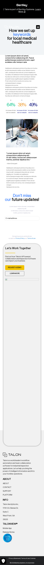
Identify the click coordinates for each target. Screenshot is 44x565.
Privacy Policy (20, 238)
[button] (38, 27)
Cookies (32, 558)
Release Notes (9, 532)
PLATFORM (7, 495)
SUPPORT (7, 491)
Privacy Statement (14, 558)
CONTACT (7, 487)
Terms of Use (25, 558)
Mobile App (7, 528)
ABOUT (6, 483)
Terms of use (31, 238)
